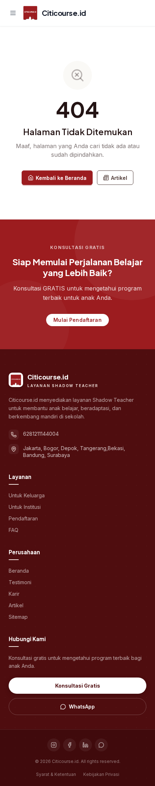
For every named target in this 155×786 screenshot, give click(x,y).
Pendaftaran (23, 518)
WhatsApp (82, 706)
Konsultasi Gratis (77, 686)
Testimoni (20, 582)
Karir (14, 594)
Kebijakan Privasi (101, 774)
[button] (13, 13)
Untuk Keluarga (27, 495)
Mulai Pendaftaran (77, 320)
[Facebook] (69, 744)
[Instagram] (53, 744)
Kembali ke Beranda (61, 178)
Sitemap (18, 617)
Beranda (19, 571)
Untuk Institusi (25, 507)
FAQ (13, 530)
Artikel (119, 178)
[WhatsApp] (101, 744)
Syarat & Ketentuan (56, 774)
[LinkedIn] (85, 744)
